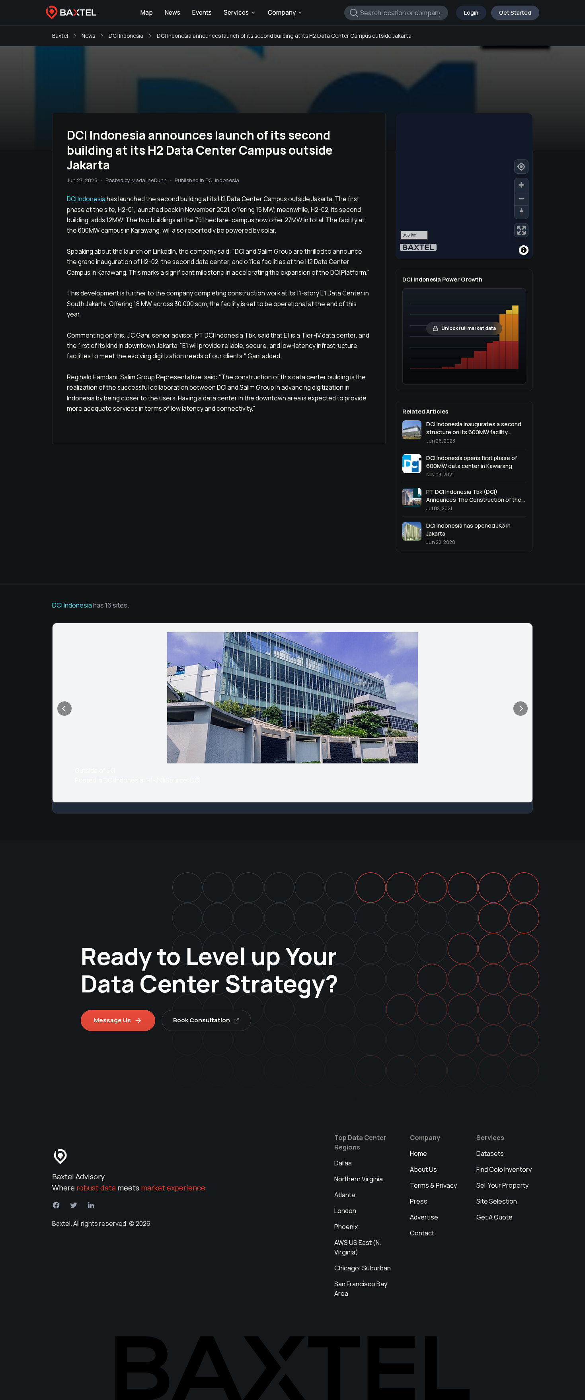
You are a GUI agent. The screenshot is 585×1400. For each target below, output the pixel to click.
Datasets (490, 1153)
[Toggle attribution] (523, 250)
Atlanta (344, 1194)
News (172, 12)
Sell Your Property (502, 1185)
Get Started (515, 12)
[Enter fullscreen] (521, 230)
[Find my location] (521, 166)
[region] (464, 186)
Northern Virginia (358, 1179)
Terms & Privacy (433, 1185)
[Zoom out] (521, 198)
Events (202, 12)
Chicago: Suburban (362, 1268)
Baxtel (60, 35)
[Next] (520, 708)
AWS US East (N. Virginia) (357, 1247)
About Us (423, 1169)
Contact (422, 1233)
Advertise (424, 1217)
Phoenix (346, 1226)
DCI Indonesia (126, 35)
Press (418, 1201)
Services (236, 12)
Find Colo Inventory (504, 1169)
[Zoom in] (521, 185)
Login (471, 12)
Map (146, 12)
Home (418, 1153)
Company (282, 12)
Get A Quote (494, 1217)
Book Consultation (201, 1020)
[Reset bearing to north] (521, 212)
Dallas (343, 1163)
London (345, 1210)
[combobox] (396, 13)
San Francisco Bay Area (360, 1289)
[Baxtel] (71, 13)
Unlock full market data (468, 328)
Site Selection (496, 1201)
